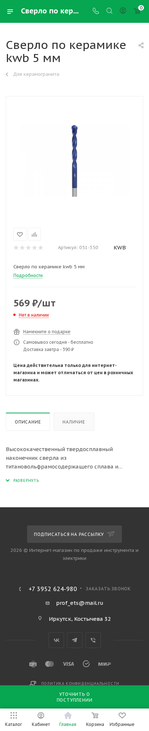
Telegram (74, 640)
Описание (28, 422)
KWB (120, 247)
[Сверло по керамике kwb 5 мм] (74, 160)
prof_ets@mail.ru (79, 602)
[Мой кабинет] (123, 11)
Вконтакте (56, 640)
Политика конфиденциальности (80, 683)
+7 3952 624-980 (53, 589)
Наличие (74, 422)
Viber (93, 640)
